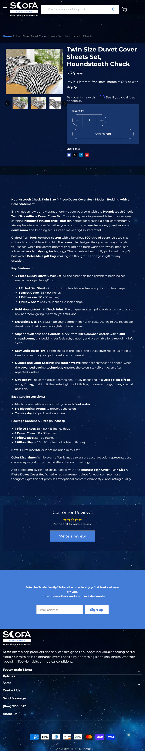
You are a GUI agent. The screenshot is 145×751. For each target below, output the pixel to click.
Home (7, 36)
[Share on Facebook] (69, 155)
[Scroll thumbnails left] (7, 103)
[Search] (114, 9)
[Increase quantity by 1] (102, 120)
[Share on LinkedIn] (81, 155)
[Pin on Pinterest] (87, 155)
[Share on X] (75, 155)
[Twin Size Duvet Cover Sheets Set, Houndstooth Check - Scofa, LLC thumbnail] (20, 103)
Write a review (72, 536)
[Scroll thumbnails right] (64, 103)
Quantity (78, 111)
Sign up (96, 610)
